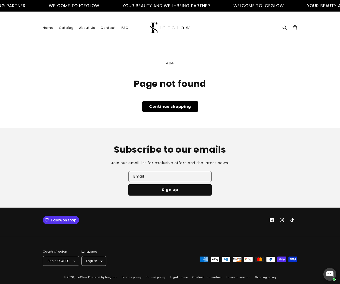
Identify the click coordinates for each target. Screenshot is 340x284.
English (91, 261)
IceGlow (81, 277)
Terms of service (238, 277)
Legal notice (179, 277)
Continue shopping (170, 106)
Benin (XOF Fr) (59, 261)
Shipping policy (265, 277)
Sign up (170, 189)
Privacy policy (132, 277)
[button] (285, 28)
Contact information (207, 277)
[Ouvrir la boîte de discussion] (329, 274)
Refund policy (156, 277)
